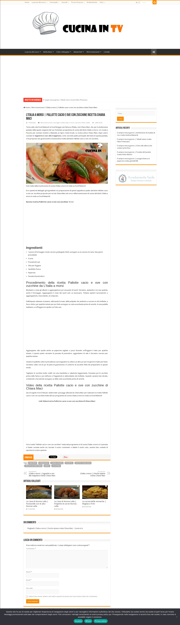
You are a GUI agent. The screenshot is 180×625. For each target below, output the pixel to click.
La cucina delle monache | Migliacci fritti (94, 502)
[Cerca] (155, 2)
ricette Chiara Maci (83, 463)
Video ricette (85, 123)
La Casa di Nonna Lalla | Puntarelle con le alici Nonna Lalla (37, 503)
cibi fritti (32, 463)
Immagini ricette (59, 123)
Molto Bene (47, 52)
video (47, 466)
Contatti (107, 52)
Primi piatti (54, 2)
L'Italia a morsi (57, 463)
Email (28, 580)
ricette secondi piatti (34, 466)
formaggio (44, 463)
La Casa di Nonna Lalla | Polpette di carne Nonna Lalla (65, 503)
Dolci (101, 2)
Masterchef (78, 52)
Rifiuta (88, 621)
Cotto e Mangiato (62, 52)
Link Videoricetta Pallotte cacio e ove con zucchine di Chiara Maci (67, 401)
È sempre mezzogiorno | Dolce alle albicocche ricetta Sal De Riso (66, 100)
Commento (31, 549)
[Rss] (137, 2)
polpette (69, 463)
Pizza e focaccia (77, 2)
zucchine (56, 466)
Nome (29, 572)
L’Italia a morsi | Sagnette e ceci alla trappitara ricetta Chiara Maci (42, 474)
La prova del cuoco (39, 2)
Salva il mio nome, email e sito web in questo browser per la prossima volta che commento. (63, 596)
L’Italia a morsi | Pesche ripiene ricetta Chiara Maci (92, 474)
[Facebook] (139, 2)
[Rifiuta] (176, 616)
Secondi (64, 2)
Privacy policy (100, 621)
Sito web (29, 588)
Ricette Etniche (92, 2)
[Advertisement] (90, 75)
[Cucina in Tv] (90, 26)
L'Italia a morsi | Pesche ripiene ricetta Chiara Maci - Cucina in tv (59, 528)
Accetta (78, 621)
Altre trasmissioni (92, 52)
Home (27, 2)
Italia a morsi (69, 123)
